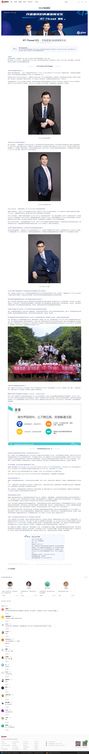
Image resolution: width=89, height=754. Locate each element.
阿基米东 (7, 679)
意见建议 (36, 747)
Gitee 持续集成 (15, 749)
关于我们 (36, 741)
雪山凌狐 (7, 702)
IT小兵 (7, 631)
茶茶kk (7, 725)
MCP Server (25, 743)
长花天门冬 (8, 694)
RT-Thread (10, 60)
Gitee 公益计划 (15, 747)
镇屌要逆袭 (8, 616)
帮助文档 (25, 745)
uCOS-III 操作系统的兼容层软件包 (54, 466)
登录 (82, 1)
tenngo (6, 710)
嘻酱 (6, 649)
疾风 (6, 687)
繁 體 (83, 752)
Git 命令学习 (3, 743)
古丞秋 (6, 656)
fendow (7, 624)
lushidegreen (8, 639)
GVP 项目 (14, 743)
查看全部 (86, 577)
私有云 (24, 1)
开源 (11, 1)
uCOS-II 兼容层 (58, 468)
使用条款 (36, 745)
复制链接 (7, 613)
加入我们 (36, 743)
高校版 (20, 1)
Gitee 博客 (14, 745)
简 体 (80, 752)
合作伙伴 (36, 749)
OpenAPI (25, 741)
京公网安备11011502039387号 (54, 752)
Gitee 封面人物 (15, 741)
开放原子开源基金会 (7, 752)
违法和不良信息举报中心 (28, 752)
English (86, 752)
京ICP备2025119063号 (39, 752)
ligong (6, 672)
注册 (86, 1)
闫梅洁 (6, 608)
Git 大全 (3, 741)
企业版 (15, 1)
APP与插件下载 (4, 749)
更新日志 (25, 749)
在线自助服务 (26, 747)
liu (5, 664)
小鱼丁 (6, 717)
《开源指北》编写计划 (23, 524)
